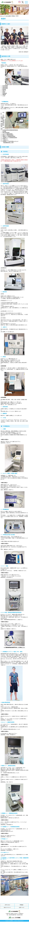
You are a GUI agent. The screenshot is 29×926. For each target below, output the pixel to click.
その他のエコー (5, 140)
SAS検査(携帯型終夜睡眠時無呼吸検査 (10, 130)
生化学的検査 (5, 85)
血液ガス (4, 90)
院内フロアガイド (7, 907)
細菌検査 (4, 94)
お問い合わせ (7, 904)
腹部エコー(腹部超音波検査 (7, 135)
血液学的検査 (5, 88)
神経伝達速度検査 (5, 132)
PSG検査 (4, 131)
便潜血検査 (4, 93)
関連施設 (21, 904)
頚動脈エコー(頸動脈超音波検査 (8, 136)
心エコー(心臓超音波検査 (7, 133)
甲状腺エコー (5, 138)
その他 (3, 95)
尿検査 (3, 91)
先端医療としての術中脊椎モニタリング (10, 141)
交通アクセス (21, 907)
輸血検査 (4, 89)
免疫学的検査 (5, 86)
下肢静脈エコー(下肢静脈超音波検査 (9, 137)
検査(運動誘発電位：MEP (8, 142)
